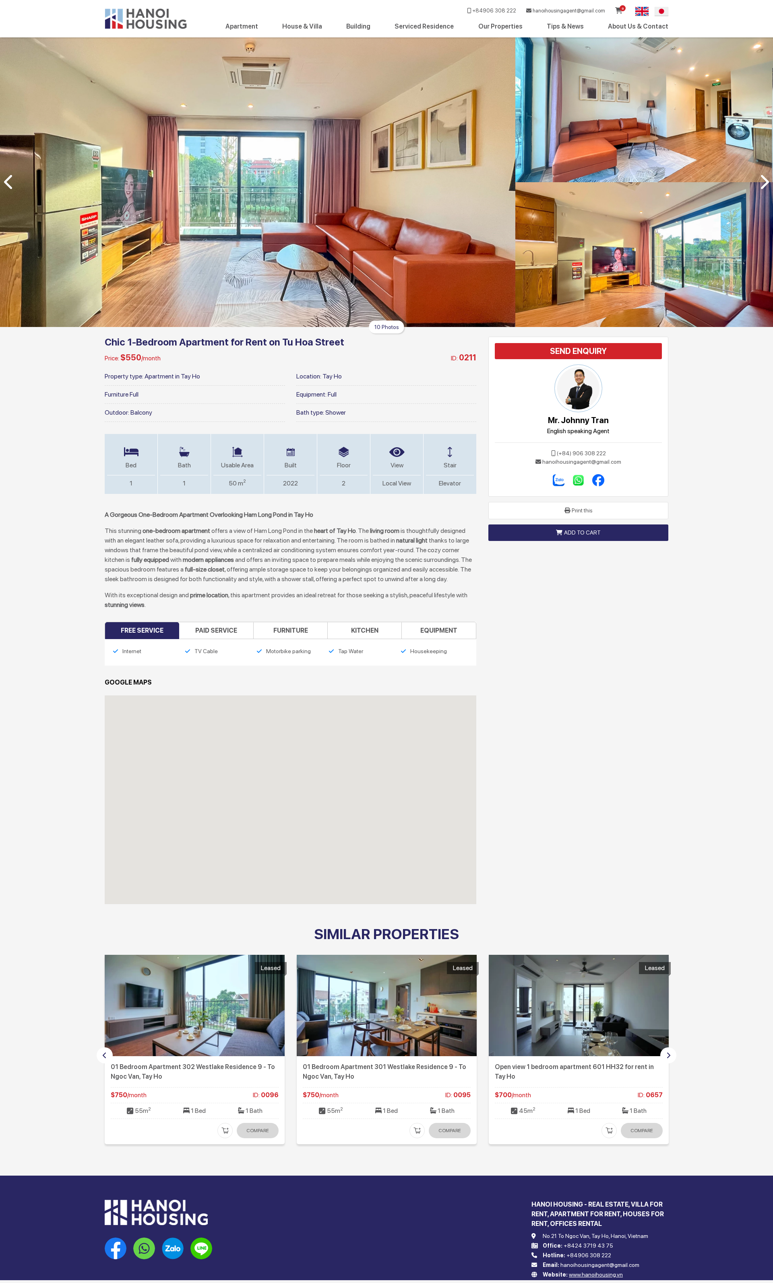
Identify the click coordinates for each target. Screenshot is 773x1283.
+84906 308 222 (493, 11)
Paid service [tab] (216, 630)
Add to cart (582, 532)
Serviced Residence (424, 26)
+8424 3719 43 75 (588, 1245)
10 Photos (386, 327)
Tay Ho (332, 376)
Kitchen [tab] (364, 630)
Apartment (241, 26)
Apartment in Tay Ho (172, 376)
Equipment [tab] (438, 630)
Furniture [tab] (290, 630)
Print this (582, 510)
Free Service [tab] (142, 630)
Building (358, 26)
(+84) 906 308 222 (581, 453)
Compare (257, 1130)
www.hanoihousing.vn (596, 1274)
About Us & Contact (638, 26)
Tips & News (565, 26)
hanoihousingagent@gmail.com (568, 11)
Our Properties (500, 26)
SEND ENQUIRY (578, 351)
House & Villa (302, 26)
